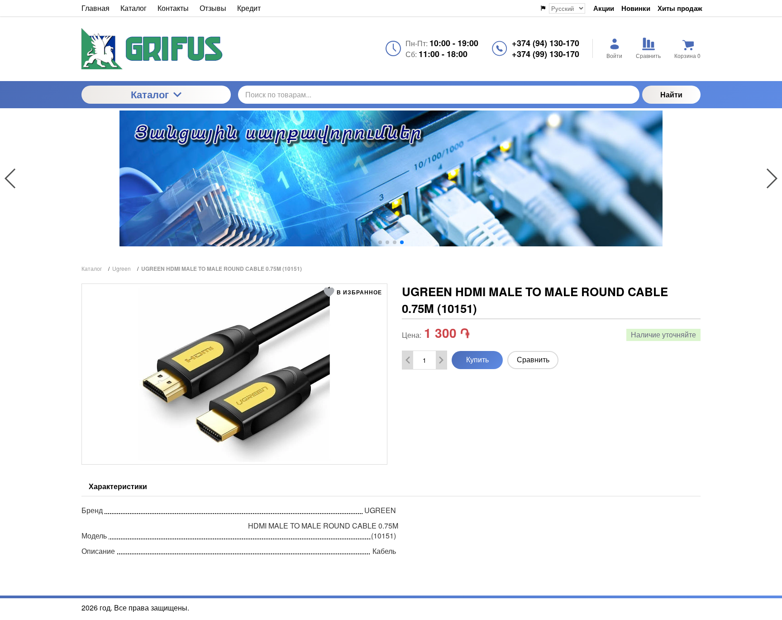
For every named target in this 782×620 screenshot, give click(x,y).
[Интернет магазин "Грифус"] (156, 48)
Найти (671, 94)
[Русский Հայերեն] (562, 8)
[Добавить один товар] (441, 360)
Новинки (635, 8)
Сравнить (533, 359)
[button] (380, 242)
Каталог (150, 94)
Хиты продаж (680, 8)
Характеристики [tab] (118, 486)
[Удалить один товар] (407, 360)
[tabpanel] (391, 528)
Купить (477, 359)
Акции (603, 8)
